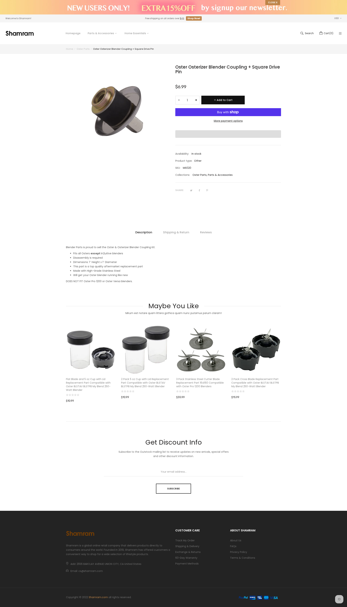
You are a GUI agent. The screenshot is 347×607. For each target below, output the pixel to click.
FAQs (233, 546)
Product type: (183, 161)
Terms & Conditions (242, 558)
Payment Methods (187, 563)
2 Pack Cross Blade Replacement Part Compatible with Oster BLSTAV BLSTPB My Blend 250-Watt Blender (255, 382)
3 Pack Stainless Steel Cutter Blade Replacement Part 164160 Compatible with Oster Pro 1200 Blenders (200, 382)
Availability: (182, 154)
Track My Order (185, 540)
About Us (235, 540)
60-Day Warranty (186, 558)
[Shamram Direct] (19, 33)
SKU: (177, 168)
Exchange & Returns (188, 552)
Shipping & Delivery (187, 546)
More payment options (228, 121)
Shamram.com (98, 597)
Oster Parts (199, 175)
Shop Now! (193, 18)
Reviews (206, 232)
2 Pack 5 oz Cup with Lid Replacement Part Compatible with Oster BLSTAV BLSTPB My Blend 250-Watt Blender (145, 382)
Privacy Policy (238, 552)
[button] (228, 134)
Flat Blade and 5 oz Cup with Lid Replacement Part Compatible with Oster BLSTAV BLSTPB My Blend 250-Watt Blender (88, 384)
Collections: (182, 175)
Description (143, 232)
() (328, 33)
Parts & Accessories (220, 175)
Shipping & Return (176, 232)
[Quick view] (114, 368)
